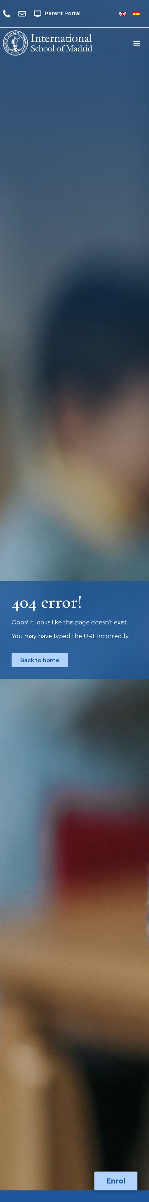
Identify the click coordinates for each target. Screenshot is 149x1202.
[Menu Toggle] (136, 43)
